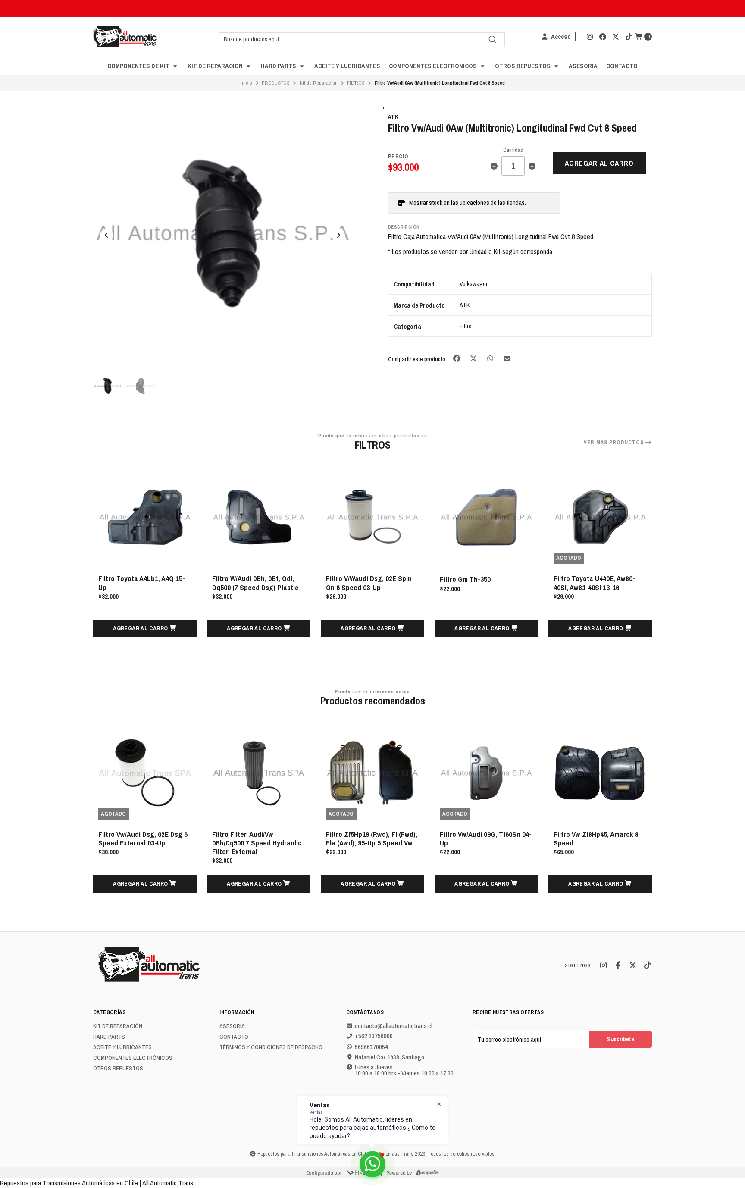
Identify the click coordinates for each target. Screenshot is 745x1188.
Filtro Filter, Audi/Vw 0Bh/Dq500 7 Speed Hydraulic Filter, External (256, 843)
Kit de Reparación (216, 66)
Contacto (622, 66)
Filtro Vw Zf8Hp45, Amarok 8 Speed (596, 838)
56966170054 (371, 1047)
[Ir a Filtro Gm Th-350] (486, 517)
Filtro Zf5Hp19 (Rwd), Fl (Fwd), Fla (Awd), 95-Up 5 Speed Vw (371, 838)
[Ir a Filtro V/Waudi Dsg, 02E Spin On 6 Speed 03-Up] (372, 517)
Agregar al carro (599, 163)
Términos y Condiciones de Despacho (270, 1047)
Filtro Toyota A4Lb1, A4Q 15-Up (141, 582)
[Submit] (492, 39)
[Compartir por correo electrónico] (507, 358)
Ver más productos (614, 442)
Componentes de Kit (139, 66)
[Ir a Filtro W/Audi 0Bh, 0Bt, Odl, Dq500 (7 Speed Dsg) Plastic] (258, 517)
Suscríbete (620, 1039)
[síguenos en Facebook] (602, 36)
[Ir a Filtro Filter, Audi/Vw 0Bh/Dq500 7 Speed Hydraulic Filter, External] (258, 773)
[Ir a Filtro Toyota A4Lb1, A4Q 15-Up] (144, 517)
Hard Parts (279, 66)
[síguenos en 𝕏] (615, 36)
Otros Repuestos (523, 66)
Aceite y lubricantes (347, 66)
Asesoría (583, 66)
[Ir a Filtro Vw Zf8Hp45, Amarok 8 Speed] (600, 773)
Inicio (246, 82)
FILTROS (356, 82)
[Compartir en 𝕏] (474, 358)
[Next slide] (338, 235)
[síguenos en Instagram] (589, 36)
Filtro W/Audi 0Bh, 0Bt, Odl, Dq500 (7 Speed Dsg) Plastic (255, 582)
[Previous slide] (106, 235)
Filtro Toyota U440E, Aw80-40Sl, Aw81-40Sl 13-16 (594, 582)
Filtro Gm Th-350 (465, 579)
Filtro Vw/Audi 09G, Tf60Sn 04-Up (486, 838)
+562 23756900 (374, 1036)
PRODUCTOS (276, 82)
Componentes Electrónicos (433, 66)
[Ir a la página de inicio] (125, 36)
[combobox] (361, 39)
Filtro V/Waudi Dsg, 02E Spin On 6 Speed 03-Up (369, 582)
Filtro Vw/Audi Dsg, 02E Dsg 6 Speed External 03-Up (143, 838)
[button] (145, 628)
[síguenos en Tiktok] (628, 36)
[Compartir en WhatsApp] (490, 358)
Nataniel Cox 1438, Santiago (389, 1057)
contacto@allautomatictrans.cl (393, 1026)
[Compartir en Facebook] (457, 358)
